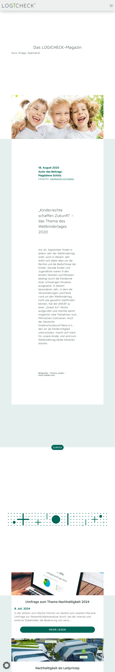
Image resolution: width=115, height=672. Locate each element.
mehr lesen (57, 629)
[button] (6, 665)
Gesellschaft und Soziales (62, 179)
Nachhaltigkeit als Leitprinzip (57, 668)
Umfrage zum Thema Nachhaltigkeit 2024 (57, 602)
